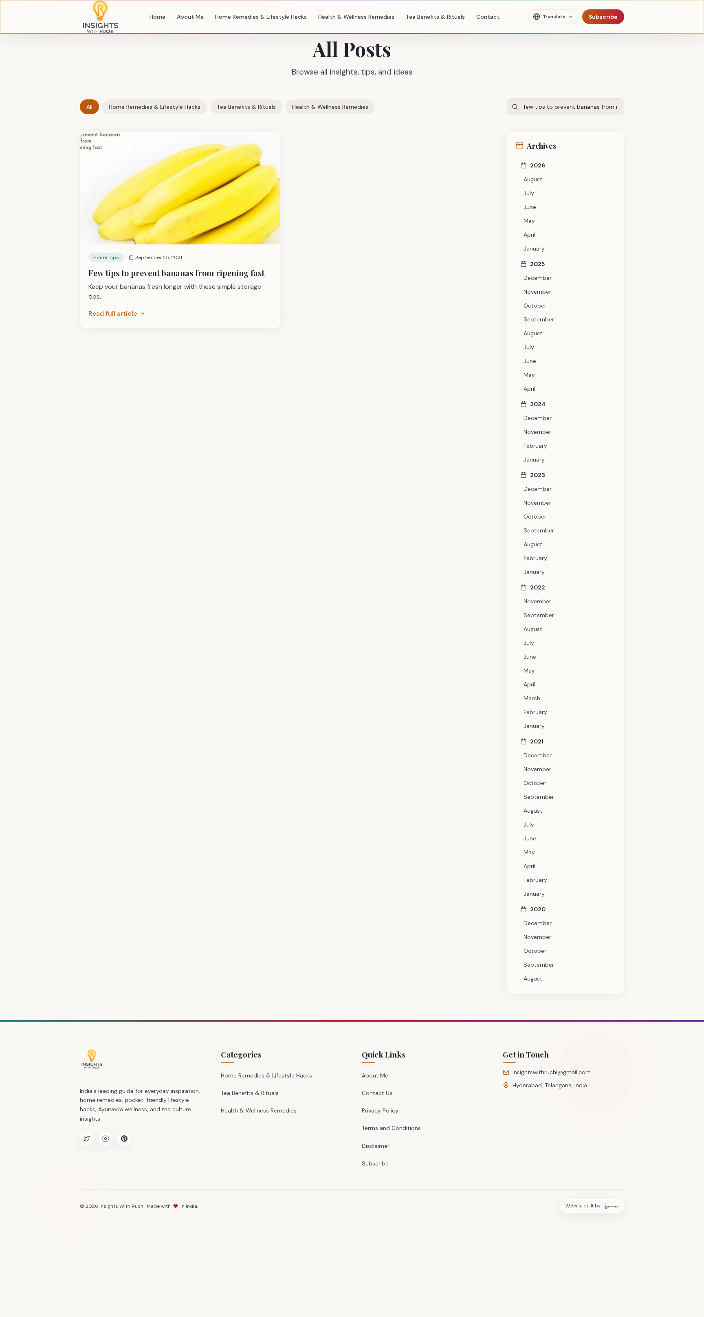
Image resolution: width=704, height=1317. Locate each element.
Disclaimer (375, 1146)
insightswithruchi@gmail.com (552, 1072)
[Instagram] (105, 1139)
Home (157, 16)
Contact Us (377, 1093)
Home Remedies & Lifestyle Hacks (261, 16)
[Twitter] (87, 1139)
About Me (190, 16)
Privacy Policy (380, 1110)
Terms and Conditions (391, 1128)
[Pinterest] (124, 1139)
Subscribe (603, 16)
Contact (487, 16)
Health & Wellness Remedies (356, 16)
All (89, 106)
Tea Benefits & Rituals (435, 16)
